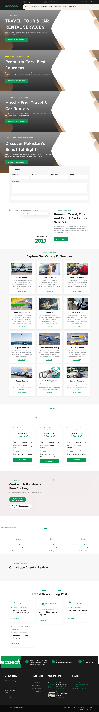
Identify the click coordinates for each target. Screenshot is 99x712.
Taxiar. (11, 707)
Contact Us (37, 691)
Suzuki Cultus (49, 433)
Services (44, 6)
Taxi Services (38, 685)
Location (72, 174)
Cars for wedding (22, 277)
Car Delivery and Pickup (49, 348)
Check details (22, 291)
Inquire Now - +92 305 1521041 (16, 39)
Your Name (14, 174)
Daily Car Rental (49, 277)
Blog (50, 6)
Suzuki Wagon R (76, 433)
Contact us (72, 6)
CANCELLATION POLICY (81, 684)
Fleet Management (49, 381)
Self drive (49, 312)
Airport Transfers (22, 348)
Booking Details (15, 181)
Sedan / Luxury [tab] (50, 418)
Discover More (60, 239)
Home (26, 6)
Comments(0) (23, 607)
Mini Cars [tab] (38, 418)
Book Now (22, 459)
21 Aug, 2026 (61, 682)
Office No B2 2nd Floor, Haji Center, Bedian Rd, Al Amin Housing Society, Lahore (38, 662)
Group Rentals (22, 381)
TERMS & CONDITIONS (81, 688)
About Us (37, 682)
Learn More (15, 618)
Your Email (34, 174)
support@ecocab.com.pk (34, 2)
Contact (77, 686)
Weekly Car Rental (77, 277)
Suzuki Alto (22, 433)
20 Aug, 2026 (61, 691)
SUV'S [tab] (62, 418)
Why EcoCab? (35, 6)
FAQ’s (64, 6)
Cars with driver (77, 312)
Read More (59, 688)
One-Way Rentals (77, 348)
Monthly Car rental (22, 312)
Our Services (37, 688)
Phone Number (54, 174)
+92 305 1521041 (52, 2)
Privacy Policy (78, 683)
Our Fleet (58, 6)
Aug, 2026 (15, 603)
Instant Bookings (77, 381)
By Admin (15, 607)
